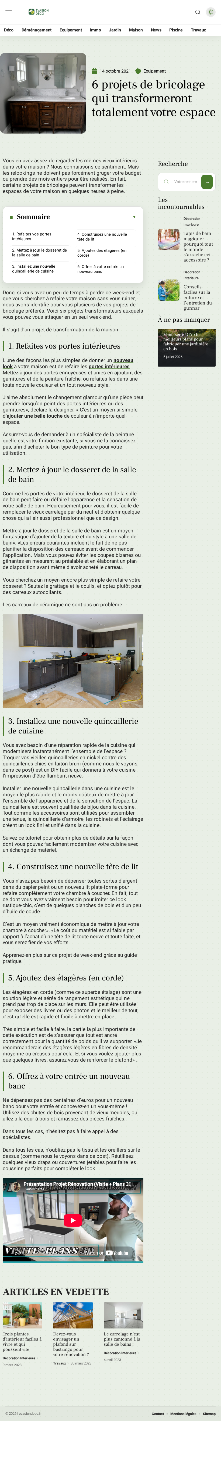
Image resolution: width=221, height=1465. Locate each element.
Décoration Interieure (19, 1358)
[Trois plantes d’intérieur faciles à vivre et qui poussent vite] (22, 1315)
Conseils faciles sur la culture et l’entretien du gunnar (198, 297)
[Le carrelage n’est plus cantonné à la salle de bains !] (123, 1315)
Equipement (154, 71)
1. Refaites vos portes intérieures (31, 236)
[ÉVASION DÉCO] (39, 12)
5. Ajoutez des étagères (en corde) (101, 253)
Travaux (59, 1363)
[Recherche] (198, 12)
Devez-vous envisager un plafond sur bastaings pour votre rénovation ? (71, 1344)
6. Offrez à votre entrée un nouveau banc (100, 269)
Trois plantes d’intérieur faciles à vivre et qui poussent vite (22, 1341)
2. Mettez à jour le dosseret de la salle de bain (39, 252)
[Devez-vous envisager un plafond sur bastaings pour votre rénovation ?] (73, 1315)
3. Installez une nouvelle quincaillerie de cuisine (33, 268)
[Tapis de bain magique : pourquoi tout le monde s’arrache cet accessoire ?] (168, 239)
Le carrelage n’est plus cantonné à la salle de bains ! (122, 1339)
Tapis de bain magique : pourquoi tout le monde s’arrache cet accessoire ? (198, 246)
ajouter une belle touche (35, 416)
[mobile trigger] (10, 12)
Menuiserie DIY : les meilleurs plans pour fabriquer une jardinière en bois (185, 342)
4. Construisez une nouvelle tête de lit (102, 236)
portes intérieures (109, 366)
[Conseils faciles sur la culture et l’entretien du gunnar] (168, 290)
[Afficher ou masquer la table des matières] (93, 217)
